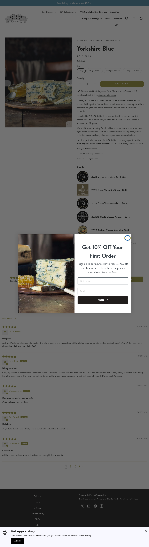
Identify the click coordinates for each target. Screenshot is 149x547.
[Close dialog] (127, 238)
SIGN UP (103, 300)
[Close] (146, 531)
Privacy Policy (85, 535)
